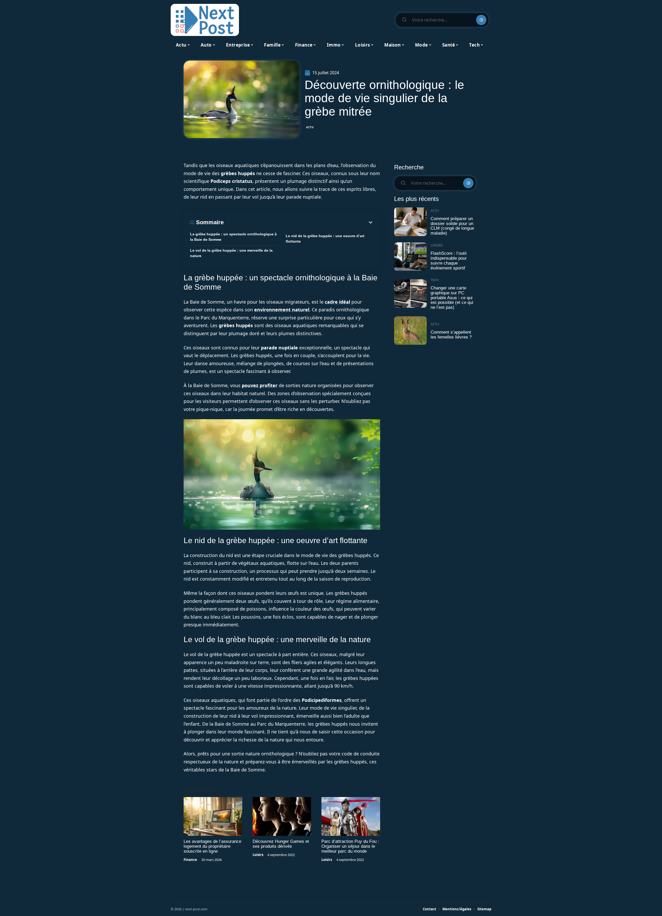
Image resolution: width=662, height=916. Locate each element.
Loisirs (258, 854)
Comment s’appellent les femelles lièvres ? (451, 335)
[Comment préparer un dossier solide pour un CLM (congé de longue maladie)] (410, 221)
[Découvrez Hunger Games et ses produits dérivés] (282, 816)
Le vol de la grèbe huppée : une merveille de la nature (231, 253)
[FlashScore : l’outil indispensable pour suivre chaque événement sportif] (410, 256)
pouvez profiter (259, 385)
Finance (190, 859)
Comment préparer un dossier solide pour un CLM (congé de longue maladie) (452, 226)
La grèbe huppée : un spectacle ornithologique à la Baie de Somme (233, 237)
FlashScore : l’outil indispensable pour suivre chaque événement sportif (449, 260)
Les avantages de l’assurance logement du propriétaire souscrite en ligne (212, 846)
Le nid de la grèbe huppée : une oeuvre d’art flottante (325, 238)
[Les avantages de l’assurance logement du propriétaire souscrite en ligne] (213, 816)
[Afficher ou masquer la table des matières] (299, 222)
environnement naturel (281, 309)
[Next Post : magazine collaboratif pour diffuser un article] (205, 19)
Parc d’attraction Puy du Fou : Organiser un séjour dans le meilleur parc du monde (350, 846)
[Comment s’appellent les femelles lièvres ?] (410, 330)
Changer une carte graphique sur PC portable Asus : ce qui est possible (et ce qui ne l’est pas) (452, 298)
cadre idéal (337, 302)
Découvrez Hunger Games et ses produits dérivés (281, 844)
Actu (310, 127)
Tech (435, 279)
